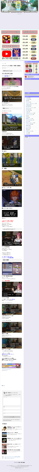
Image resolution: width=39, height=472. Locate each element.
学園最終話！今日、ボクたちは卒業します (14, 438)
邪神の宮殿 (27, 106)
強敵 (26, 100)
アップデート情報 (28, 124)
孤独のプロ (27, 128)
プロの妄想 (27, 99)
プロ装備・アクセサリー (29, 113)
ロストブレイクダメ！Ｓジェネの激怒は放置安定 (12, 456)
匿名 (6, 392)
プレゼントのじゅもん (29, 114)
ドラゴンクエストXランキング (6, 369)
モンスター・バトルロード (30, 107)
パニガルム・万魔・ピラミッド (30, 103)
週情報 (27, 129)
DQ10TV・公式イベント (29, 122)
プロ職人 (27, 111)
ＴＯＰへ (12, 361)
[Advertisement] (19, 21)
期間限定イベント (28, 118)
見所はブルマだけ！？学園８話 (12, 432)
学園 (4, 385)
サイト (4, 413)
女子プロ (27, 121)
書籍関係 (27, 125)
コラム (27, 132)
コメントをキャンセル (14, 392)
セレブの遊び (28, 110)
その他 (27, 133)
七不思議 (27, 117)
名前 (4, 406)
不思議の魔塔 (28, 104)
